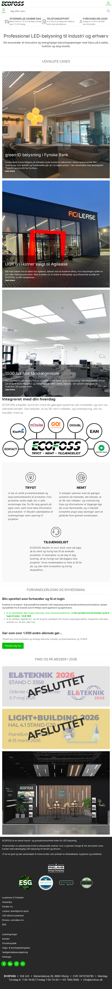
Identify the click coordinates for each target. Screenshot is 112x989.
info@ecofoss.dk (93, 979)
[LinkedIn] (10, 963)
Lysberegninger (9, 934)
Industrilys (7, 902)
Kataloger (6, 956)
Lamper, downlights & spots (15, 911)
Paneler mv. (7, 906)
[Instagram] (16, 963)
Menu (4, 12)
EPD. (4, 924)
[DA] (13, 3)
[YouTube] (22, 963)
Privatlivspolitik (9, 943)
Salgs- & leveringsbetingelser (16, 947)
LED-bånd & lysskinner (13, 915)
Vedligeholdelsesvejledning (15, 952)
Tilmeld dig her (12, 645)
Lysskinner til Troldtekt (13, 897)
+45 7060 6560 (70, 979)
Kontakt (5, 938)
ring (33, 622)
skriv (24, 622)
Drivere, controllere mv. (13, 920)
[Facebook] (3, 963)
